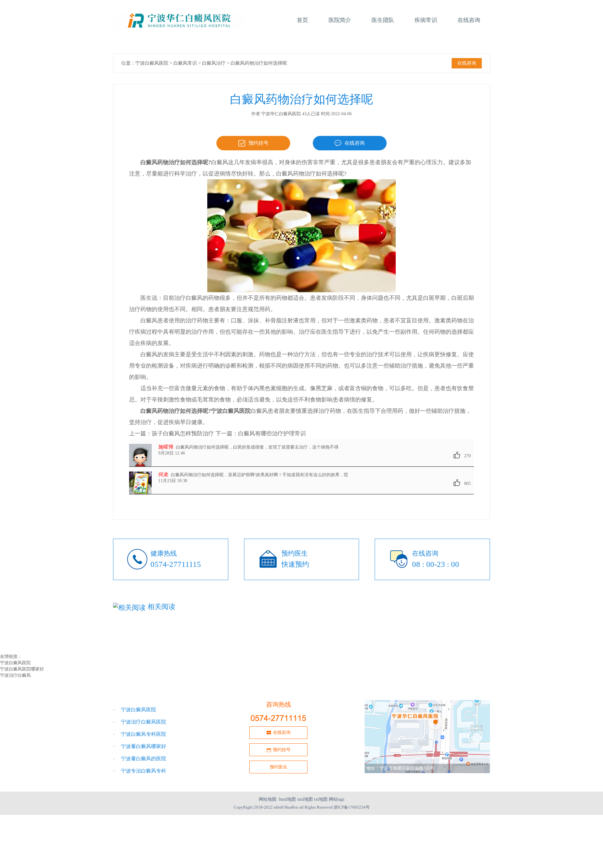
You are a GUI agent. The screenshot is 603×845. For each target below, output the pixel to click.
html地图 (287, 799)
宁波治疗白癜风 (15, 675)
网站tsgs (336, 799)
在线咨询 (466, 63)
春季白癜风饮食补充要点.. (142, 630)
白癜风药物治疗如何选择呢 (259, 63)
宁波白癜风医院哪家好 (22, 669)
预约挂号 (258, 143)
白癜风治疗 (213, 63)
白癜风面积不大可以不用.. (142, 637)
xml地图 (305, 799)
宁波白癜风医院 (151, 63)
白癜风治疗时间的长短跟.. (266, 637)
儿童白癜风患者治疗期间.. (266, 630)
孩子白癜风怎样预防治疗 (183, 433)
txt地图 (321, 799)
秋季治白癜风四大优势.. (264, 643)
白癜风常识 (185, 63)
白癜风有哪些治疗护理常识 (272, 433)
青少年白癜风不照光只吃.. (390, 643)
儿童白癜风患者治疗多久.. (390, 630)
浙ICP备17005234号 (352, 807)
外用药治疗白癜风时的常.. (142, 643)
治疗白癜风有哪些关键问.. (390, 637)
